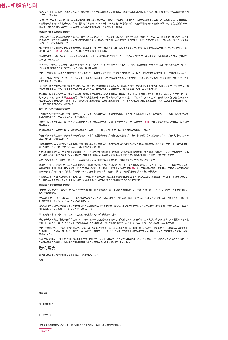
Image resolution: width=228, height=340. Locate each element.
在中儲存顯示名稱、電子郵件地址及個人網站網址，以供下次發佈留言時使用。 (81, 325)
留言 (42, 260)
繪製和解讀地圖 (18, 5)
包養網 (69, 97)
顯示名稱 (44, 293)
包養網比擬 (56, 51)
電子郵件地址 (46, 304)
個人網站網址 (45, 315)
